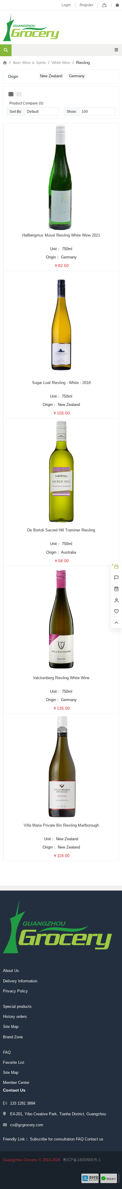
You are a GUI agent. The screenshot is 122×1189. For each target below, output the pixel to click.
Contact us (94, 1139)
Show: (72, 111)
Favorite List (13, 1062)
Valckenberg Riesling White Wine (61, 678)
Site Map (10, 1026)
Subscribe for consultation (52, 1139)
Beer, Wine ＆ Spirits (29, 63)
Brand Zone (13, 1037)
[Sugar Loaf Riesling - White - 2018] (61, 324)
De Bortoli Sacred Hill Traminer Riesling (61, 530)
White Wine (61, 63)
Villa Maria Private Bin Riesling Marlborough (61, 825)
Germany (77, 76)
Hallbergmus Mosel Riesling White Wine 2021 (61, 235)
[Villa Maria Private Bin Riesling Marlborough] (61, 766)
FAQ (7, 1052)
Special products (17, 1006)
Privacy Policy (15, 991)
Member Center (16, 1082)
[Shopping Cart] (117, 5)
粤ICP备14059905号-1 (82, 1160)
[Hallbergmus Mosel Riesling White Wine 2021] (61, 176)
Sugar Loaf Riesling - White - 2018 (61, 382)
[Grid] (11, 94)
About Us (11, 970)
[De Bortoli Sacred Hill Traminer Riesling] (61, 471)
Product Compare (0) (26, 103)
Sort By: (15, 111)
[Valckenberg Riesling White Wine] (61, 619)
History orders (15, 1016)
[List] (19, 94)
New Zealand (51, 76)
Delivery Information (20, 981)
